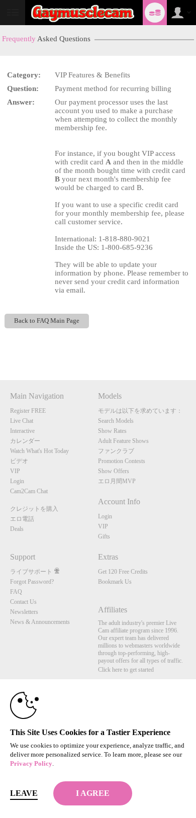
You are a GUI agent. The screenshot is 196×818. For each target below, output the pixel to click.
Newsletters (24, 611)
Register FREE (28, 410)
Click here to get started (126, 669)
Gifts (104, 536)
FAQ (16, 591)
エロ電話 (22, 518)
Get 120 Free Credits (123, 571)
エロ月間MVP (117, 481)
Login (17, 481)
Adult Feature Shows (123, 440)
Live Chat (21, 420)
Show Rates (112, 430)
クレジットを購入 (34, 508)
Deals (17, 528)
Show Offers (113, 471)
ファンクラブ (116, 451)
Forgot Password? (32, 581)
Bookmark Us (115, 581)
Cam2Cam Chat (29, 491)
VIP (15, 471)
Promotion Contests (121, 461)
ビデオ (19, 461)
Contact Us (23, 601)
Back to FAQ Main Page (46, 320)
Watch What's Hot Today (39, 451)
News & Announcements (40, 621)
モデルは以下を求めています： (140, 410)
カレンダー (25, 440)
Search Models (116, 420)
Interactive (22, 430)
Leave (24, 793)
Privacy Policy (31, 763)
